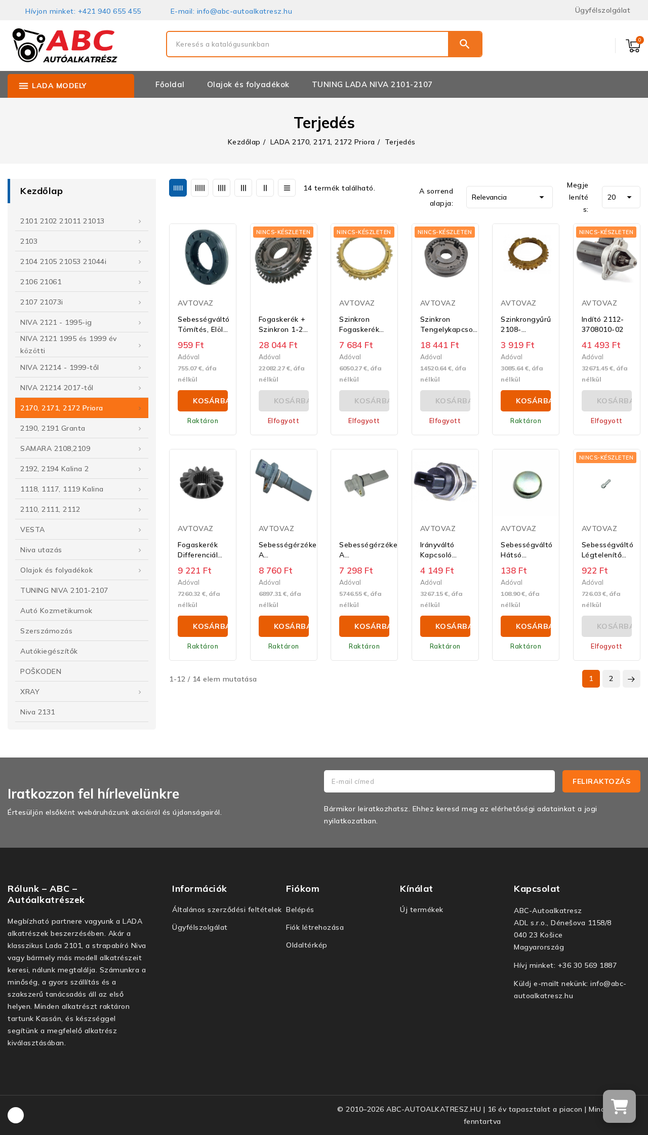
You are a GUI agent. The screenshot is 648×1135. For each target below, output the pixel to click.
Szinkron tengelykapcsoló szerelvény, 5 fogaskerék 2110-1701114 (449, 324)
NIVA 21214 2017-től (57, 387)
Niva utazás (41, 549)
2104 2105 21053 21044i (63, 261)
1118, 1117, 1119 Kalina (62, 489)
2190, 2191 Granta (53, 428)
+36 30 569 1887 (587, 965)
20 (621, 197)
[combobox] (307, 44)
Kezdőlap (41, 191)
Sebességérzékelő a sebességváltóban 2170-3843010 (371, 550)
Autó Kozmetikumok (56, 610)
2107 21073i (41, 302)
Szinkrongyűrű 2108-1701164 (526, 324)
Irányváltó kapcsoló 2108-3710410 (437, 550)
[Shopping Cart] (633, 46)
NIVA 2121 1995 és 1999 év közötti (68, 344)
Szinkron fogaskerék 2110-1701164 (359, 324)
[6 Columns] (178, 187)
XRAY (29, 691)
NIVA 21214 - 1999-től (59, 367)
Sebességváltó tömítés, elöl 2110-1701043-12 (204, 324)
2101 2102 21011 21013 (62, 220)
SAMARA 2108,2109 (55, 448)
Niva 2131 (37, 711)
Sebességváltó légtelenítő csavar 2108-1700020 (608, 550)
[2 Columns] (265, 187)
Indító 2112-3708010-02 (603, 324)
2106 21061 (40, 281)
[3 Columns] (243, 187)
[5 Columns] (199, 187)
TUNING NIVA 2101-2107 (64, 590)
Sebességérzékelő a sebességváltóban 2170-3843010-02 (291, 550)
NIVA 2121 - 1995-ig (56, 322)
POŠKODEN (40, 671)
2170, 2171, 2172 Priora (61, 407)
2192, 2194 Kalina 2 (54, 468)
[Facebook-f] (16, 1115)
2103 (28, 241)
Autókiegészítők (49, 651)
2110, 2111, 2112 (50, 509)
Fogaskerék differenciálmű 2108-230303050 (203, 550)
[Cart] (619, 1106)
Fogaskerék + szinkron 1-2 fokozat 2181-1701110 (282, 324)
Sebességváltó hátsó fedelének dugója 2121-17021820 (527, 550)
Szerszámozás (46, 630)
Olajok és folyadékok (56, 570)
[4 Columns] (221, 187)
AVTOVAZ (196, 303)
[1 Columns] (286, 187)
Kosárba (210, 400)
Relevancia (509, 197)
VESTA (32, 529)
